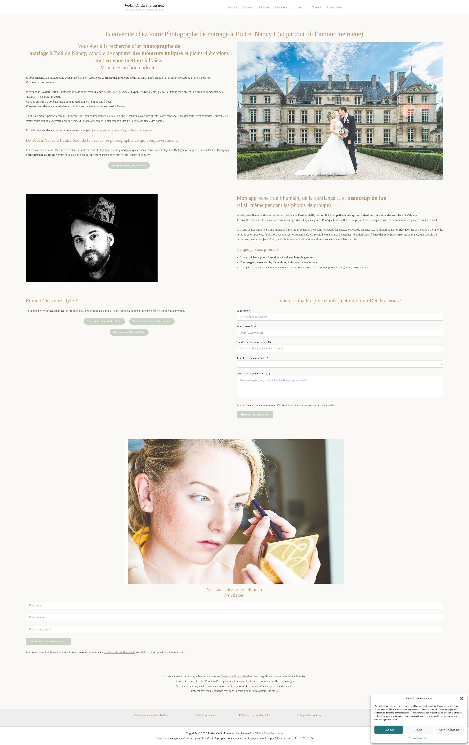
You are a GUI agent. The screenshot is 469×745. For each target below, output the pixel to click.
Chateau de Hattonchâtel (234, 676)
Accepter (389, 729)
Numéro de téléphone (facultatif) (254, 342)
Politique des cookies (308, 715)
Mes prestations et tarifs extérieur (152, 321)
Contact (316, 7)
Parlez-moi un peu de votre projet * (255, 373)
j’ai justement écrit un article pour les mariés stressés (122, 130)
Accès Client (334, 7)
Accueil (232, 7)
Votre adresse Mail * (247, 326)
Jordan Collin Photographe (144, 5)
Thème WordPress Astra (269, 733)
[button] (462, 698)
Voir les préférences (449, 729)
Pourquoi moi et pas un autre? (129, 165)
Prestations (281, 7)
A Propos (263, 7)
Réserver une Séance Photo (129, 332)
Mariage (247, 7)
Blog (299, 7)
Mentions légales (206, 715)
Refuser (419, 729)
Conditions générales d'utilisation (149, 715)
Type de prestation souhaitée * (252, 358)
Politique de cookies (417, 738)
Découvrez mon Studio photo (104, 321)
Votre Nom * (243, 311)
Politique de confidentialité (119, 652)
